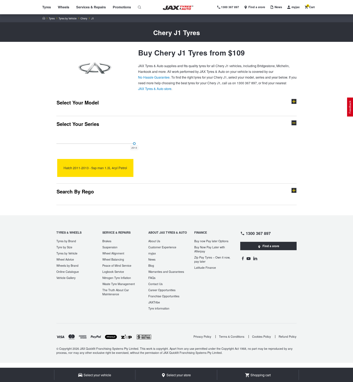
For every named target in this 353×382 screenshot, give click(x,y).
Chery (83, 18)
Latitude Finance (205, 267)
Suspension (109, 247)
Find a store (271, 246)
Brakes (106, 241)
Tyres (46, 7)
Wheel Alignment (113, 253)
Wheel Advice (65, 259)
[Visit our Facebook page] (242, 258)
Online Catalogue (67, 272)
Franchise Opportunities (163, 296)
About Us (154, 241)
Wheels (63, 7)
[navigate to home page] (181, 8)
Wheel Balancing (113, 259)
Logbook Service (113, 272)
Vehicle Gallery (66, 278)
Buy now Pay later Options (211, 241)
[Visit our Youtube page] (248, 258)
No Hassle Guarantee (154, 77)
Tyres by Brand (66, 241)
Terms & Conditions (231, 336)
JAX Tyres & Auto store (154, 88)
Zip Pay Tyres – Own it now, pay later (212, 259)
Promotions (122, 7)
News (151, 259)
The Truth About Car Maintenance (115, 292)
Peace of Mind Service (116, 265)
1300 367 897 (258, 233)
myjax (152, 253)
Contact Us (155, 284)
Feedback (350, 107)
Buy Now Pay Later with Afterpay (209, 249)
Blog (151, 265)
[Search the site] (139, 7)
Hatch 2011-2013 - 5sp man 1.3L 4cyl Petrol (95, 167)
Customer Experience (162, 247)
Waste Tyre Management (118, 284)
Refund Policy (287, 336)
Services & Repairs (91, 7)
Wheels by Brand (67, 265)
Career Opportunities (161, 290)
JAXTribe (154, 302)
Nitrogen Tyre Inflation (116, 278)
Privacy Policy (202, 336)
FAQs (151, 278)
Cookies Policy (261, 336)
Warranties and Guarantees (166, 272)
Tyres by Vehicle (68, 18)
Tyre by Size (64, 247)
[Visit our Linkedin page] (255, 258)
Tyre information (158, 308)
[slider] (134, 143)
